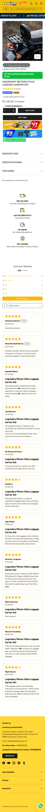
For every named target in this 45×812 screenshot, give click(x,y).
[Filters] (4, 305)
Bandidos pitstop (11, 806)
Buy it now (22, 117)
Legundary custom (8, 69)
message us (9, 756)
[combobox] (22, 9)
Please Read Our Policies (14, 97)
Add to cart (30, 110)
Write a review (22, 298)
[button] (8, 89)
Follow (25, 3)
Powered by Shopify (22, 806)
